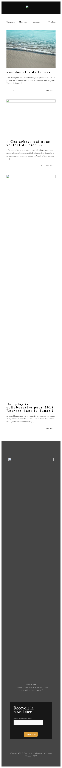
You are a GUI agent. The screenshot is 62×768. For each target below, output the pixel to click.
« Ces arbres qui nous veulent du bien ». (28, 143)
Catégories (10, 21)
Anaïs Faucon (37, 753)
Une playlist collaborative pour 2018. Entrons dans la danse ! (30, 407)
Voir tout (52, 21)
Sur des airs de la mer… (30, 72)
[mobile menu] (56, 7)
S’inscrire (30, 734)
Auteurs (36, 21)
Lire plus (49, 90)
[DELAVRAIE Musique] (31, 7)
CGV (35, 756)
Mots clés (23, 21)
